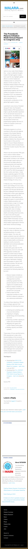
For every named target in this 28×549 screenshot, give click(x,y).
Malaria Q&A (7, 524)
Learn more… (11, 483)
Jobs (5, 529)
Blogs (5, 521)
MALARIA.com (14, 8)
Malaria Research (8, 514)
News (5, 517)
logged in (13, 401)
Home (5, 510)
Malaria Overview (8, 512)
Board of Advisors (9, 535)
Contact (6, 538)
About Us (6, 533)
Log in (22, 545)
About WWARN (20, 462)
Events (5, 526)
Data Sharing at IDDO (10, 494)
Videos (5, 519)
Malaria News (13, 387)
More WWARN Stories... (8, 502)
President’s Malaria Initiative (17, 389)
